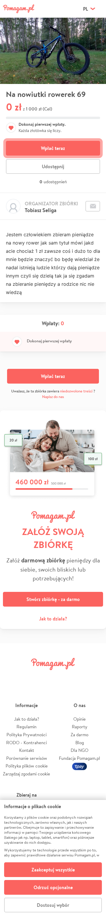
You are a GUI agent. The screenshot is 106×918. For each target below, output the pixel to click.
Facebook (11, 677)
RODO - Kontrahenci (26, 742)
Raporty (79, 726)
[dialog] (53, 859)
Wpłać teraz (53, 148)
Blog (79, 742)
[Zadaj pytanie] (92, 206)
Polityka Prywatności (26, 734)
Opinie (79, 719)
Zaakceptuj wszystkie (53, 869)
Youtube (95, 677)
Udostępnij (53, 166)
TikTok (78, 677)
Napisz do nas (53, 396)
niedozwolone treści (76, 391)
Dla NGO (79, 750)
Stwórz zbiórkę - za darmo (53, 599)
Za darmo (79, 734)
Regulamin (26, 726)
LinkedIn (61, 677)
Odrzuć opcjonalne (53, 887)
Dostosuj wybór (53, 905)
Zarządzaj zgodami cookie (26, 774)
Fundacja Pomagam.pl (79, 758)
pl (85, 9)
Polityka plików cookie (27, 766)
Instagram (45, 677)
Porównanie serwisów (26, 758)
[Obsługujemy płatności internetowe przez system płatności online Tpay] (79, 766)
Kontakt (26, 750)
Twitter (28, 677)
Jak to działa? (53, 618)
